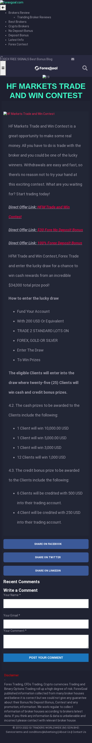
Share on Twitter (48, 557)
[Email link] (72, 59)
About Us (65, 732)
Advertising (50, 732)
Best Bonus (37, 59)
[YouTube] (58, 59)
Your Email (11, 615)
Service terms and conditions (24, 732)
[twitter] (53, 59)
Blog (49, 59)
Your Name (12, 595)
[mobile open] (3, 68)
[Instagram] (63, 59)
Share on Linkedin (48, 570)
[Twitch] (56, 59)
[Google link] (70, 59)
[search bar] (85, 68)
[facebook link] (65, 59)
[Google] (60, 59)
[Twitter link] (68, 59)
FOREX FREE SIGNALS (14, 59)
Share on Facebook (48, 544)
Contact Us (79, 732)
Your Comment (15, 630)
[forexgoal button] (3, 8)
